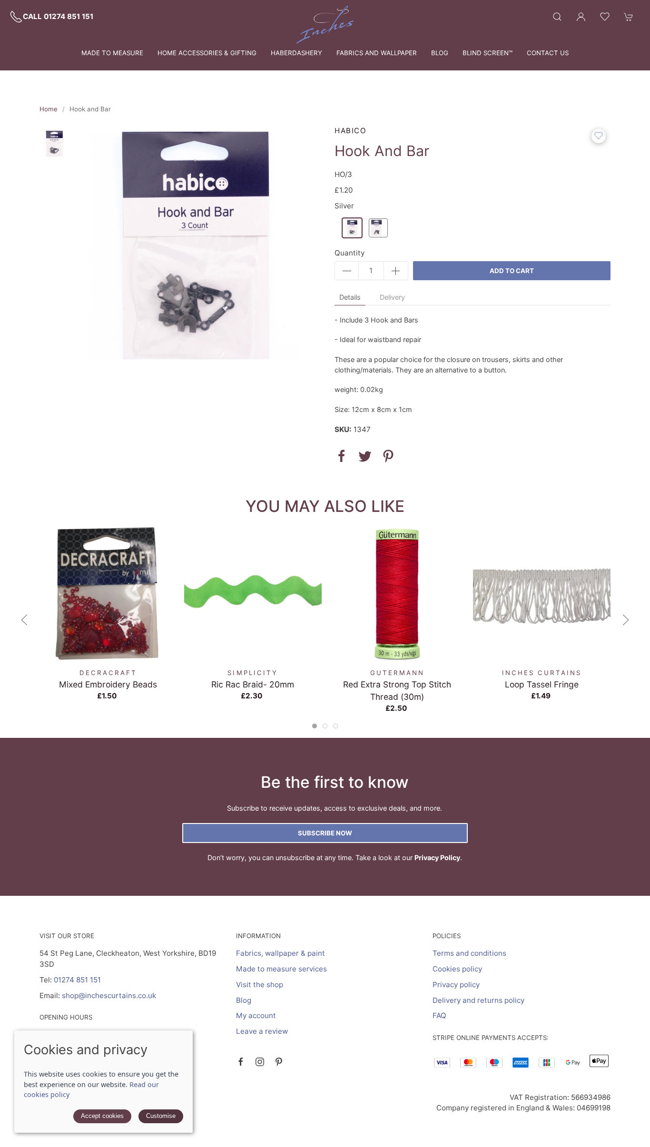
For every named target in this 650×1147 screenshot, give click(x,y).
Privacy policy (456, 984)
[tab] (314, 726)
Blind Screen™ (487, 53)
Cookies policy (457, 968)
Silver (344, 205)
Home (48, 109)
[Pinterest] (279, 1062)
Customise (161, 1115)
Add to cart (512, 270)
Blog (439, 53)
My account (256, 1015)
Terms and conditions (469, 953)
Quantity (349, 252)
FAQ (439, 1015)
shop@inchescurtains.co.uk (109, 995)
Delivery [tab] (392, 297)
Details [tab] (350, 297)
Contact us (548, 53)
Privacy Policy (437, 857)
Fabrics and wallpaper (376, 53)
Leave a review (262, 1031)
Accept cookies (102, 1115)
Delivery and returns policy (478, 1000)
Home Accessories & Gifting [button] (207, 53)
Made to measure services (281, 968)
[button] (557, 16)
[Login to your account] (581, 16)
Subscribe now (325, 833)
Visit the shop (259, 984)
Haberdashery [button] (296, 53)
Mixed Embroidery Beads (108, 684)
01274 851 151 (77, 979)
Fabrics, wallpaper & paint (280, 953)
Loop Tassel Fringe (542, 684)
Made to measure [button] (112, 53)
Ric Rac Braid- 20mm (252, 684)
